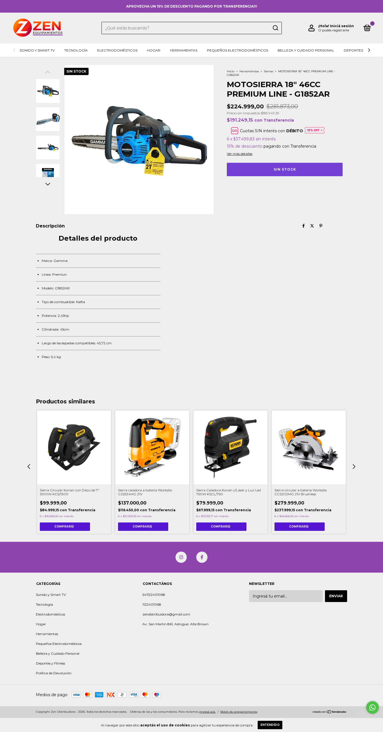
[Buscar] (275, 28)
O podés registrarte (333, 30)
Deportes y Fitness (362, 50)
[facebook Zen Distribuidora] (201, 557)
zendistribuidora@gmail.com (166, 614)
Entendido (270, 725)
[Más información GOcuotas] (314, 130)
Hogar (153, 50)
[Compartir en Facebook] (303, 225)
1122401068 (151, 604)
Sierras (268, 71)
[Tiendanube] (329, 712)
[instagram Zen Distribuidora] (181, 557)
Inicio (230, 71)
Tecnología (76, 50)
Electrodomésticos (117, 50)
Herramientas (183, 50)
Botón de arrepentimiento (238, 712)
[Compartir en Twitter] (312, 225)
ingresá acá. (207, 712)
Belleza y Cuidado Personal (306, 50)
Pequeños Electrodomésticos (237, 50)
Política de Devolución (53, 673)
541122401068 (153, 594)
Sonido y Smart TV (37, 50)
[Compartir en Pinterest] (320, 225)
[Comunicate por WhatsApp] (372, 707)
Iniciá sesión (342, 26)
